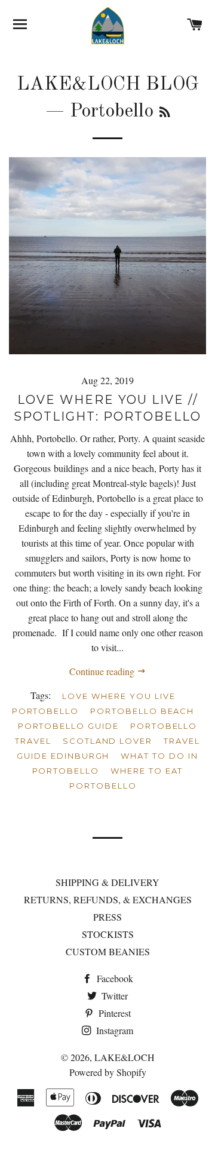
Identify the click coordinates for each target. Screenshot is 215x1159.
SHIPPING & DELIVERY (107, 882)
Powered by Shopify (107, 1072)
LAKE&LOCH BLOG (108, 84)
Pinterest (113, 1013)
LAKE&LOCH (124, 1057)
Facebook (113, 978)
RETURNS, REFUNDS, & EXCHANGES (108, 899)
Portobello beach (142, 711)
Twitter (113, 995)
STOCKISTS (108, 934)
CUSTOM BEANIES (108, 951)
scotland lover (107, 741)
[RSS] (164, 113)
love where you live (118, 696)
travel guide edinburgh (108, 748)
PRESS (107, 916)
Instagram (113, 1030)
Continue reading (103, 671)
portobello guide (68, 726)
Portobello (45, 711)
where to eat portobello (126, 778)
